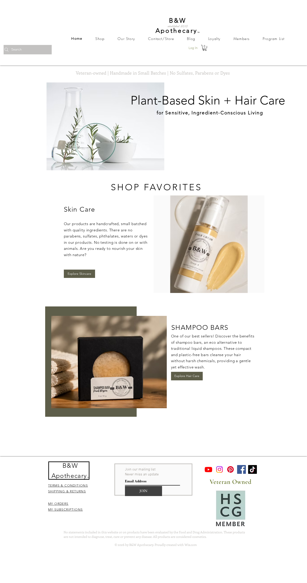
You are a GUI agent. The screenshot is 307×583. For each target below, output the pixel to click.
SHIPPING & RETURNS (67, 491)
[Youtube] (208, 469)
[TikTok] (252, 469)
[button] (204, 48)
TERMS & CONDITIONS (68, 485)
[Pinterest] (230, 469)
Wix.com (191, 545)
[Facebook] (241, 469)
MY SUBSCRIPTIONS (65, 510)
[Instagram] (219, 469)
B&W (70, 465)
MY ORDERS (58, 504)
